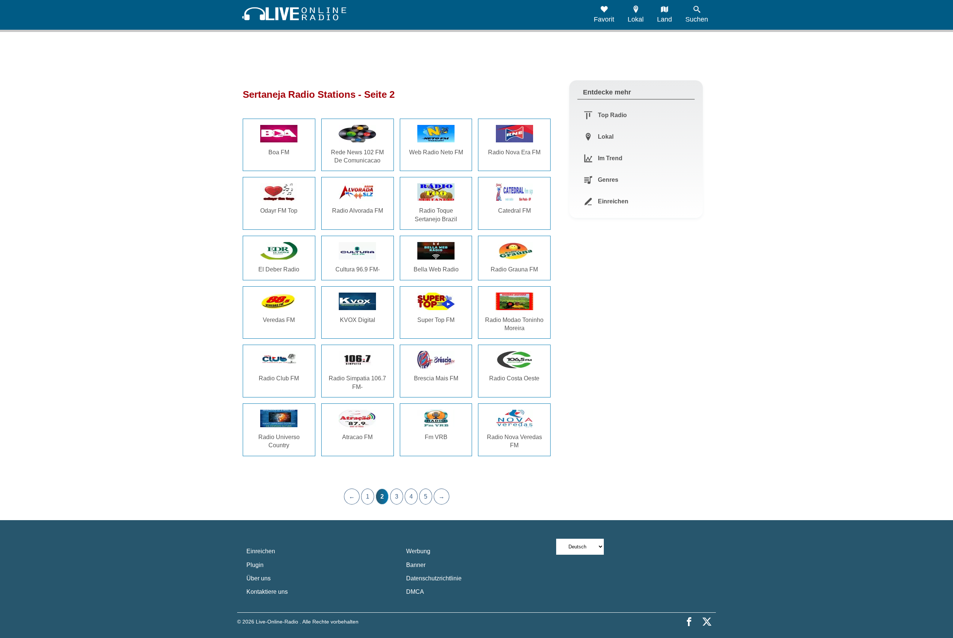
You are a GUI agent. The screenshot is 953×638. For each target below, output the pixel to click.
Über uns (258, 578)
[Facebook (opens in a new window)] (689, 622)
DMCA (415, 592)
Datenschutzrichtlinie (434, 578)
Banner (415, 565)
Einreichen (260, 551)
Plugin (255, 565)
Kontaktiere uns (267, 592)
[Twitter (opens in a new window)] (707, 622)
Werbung (418, 551)
